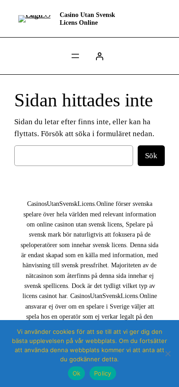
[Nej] (167, 353)
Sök (151, 155)
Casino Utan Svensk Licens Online (87, 18)
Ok (77, 373)
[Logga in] (99, 56)
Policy (103, 373)
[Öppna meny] (75, 55)
